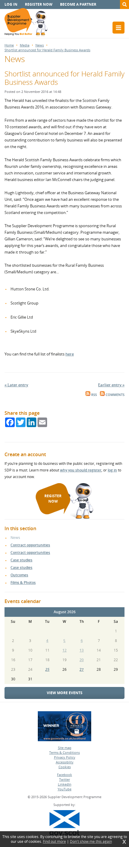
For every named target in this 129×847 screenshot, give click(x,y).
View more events (64, 692)
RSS (93, 395)
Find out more (54, 841)
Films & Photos (23, 582)
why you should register (80, 470)
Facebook (64, 774)
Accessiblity (65, 762)
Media (24, 45)
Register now (38, 4)
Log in (10, 4)
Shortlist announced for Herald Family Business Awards (47, 50)
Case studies (21, 560)
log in (112, 470)
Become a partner (78, 4)
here (69, 354)
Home (9, 45)
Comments (114, 395)
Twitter (64, 779)
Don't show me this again (91, 841)
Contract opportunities (30, 545)
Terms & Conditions (64, 752)
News (39, 45)
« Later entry (16, 385)
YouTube (64, 789)
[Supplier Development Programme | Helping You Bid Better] (26, 23)
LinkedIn (64, 784)
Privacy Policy (64, 757)
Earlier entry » (111, 385)
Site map (64, 747)
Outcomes (19, 575)
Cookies (64, 767)
